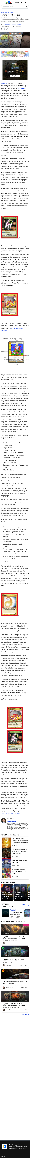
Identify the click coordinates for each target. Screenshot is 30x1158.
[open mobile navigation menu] (3, 2)
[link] (9, 2)
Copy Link (11, 29)
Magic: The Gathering (7, 12)
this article (22, 88)
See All (23, 905)
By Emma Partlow (6, 898)
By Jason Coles (19, 898)
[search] (13, 6)
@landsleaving (16, 24)
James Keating (7, 24)
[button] (27, 6)
